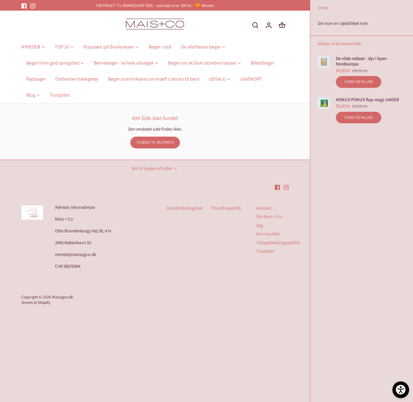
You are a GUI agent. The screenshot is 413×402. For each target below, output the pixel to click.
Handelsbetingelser (185, 208)
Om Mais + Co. (269, 216)
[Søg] (255, 25)
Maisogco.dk (62, 297)
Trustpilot (265, 251)
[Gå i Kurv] (282, 25)
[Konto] (268, 25)
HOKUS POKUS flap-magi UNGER (367, 99)
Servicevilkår (268, 234)
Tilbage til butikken (155, 142)
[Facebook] (24, 5)
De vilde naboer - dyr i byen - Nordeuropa (362, 61)
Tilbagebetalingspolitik (278, 242)
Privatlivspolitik (226, 208)
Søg (259, 225)
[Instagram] (32, 5)
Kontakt (263, 208)
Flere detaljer (358, 81)
